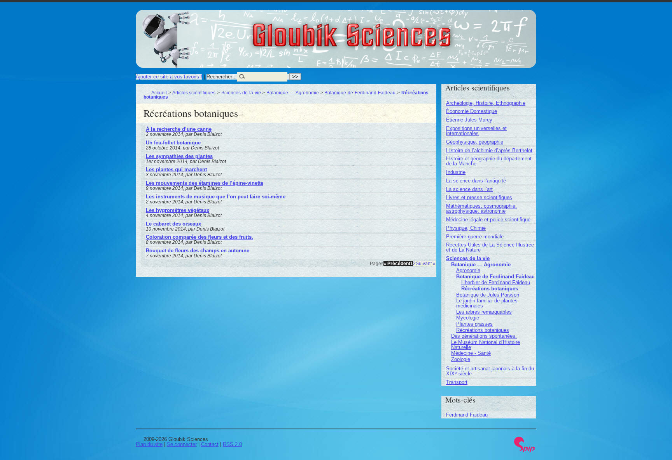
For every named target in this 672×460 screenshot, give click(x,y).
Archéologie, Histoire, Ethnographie (485, 103)
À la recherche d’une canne (179, 129)
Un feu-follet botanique (173, 143)
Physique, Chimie (466, 228)
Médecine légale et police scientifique (488, 219)
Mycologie (467, 318)
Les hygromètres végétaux (177, 210)
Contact (210, 444)
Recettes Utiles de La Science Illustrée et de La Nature (490, 247)
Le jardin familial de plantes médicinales (487, 303)
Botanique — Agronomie (292, 92)
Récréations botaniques (489, 289)
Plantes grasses (474, 324)
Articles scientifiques (194, 92)
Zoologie (460, 359)
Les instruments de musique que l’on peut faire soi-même (215, 197)
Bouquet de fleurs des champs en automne (197, 250)
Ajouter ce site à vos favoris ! (169, 77)
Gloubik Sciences (395, 30)
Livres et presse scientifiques (479, 197)
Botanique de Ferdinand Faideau (359, 92)
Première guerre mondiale (475, 237)
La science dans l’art (469, 189)
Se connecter (182, 444)
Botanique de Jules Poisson (487, 295)
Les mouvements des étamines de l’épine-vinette (204, 183)
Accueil (159, 92)
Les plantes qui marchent (176, 169)
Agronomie (468, 270)
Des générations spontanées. (484, 336)
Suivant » (426, 263)
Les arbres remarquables (484, 312)
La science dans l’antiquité (476, 181)
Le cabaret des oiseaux (173, 224)
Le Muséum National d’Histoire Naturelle (485, 344)
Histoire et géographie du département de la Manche (489, 161)
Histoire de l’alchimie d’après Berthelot (489, 150)
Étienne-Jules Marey (469, 120)
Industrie (456, 172)
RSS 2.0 (232, 444)
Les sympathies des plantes (179, 156)
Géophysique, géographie (474, 142)
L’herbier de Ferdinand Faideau (495, 282)
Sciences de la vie (241, 92)
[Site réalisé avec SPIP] (524, 450)
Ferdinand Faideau (467, 415)
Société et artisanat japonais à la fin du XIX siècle (490, 371)
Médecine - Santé (471, 353)
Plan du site (149, 444)
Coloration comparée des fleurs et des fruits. (199, 237)
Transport (456, 382)
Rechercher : (220, 77)
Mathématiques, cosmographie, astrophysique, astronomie (481, 208)
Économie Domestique (471, 111)
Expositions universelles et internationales (476, 130)
